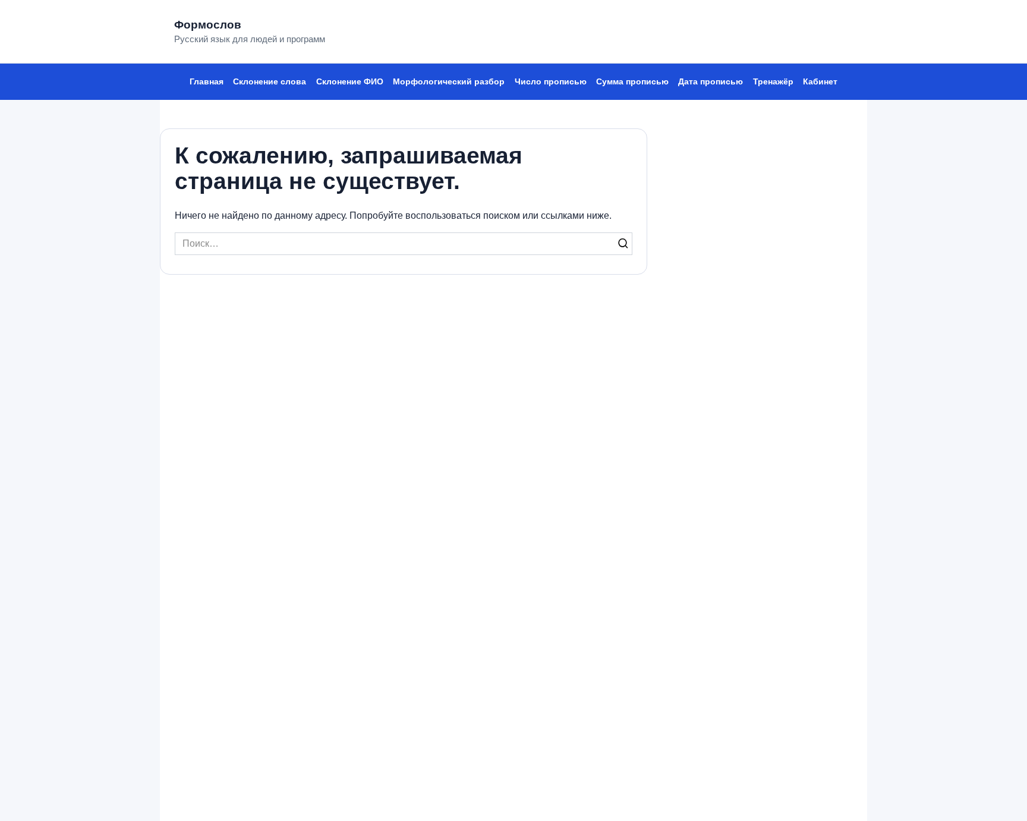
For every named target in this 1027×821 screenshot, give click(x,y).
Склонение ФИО (349, 81)
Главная (206, 81)
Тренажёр (773, 81)
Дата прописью (710, 81)
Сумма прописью (632, 81)
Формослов (207, 24)
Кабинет (820, 81)
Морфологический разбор (449, 81)
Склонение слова (269, 81)
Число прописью (551, 81)
